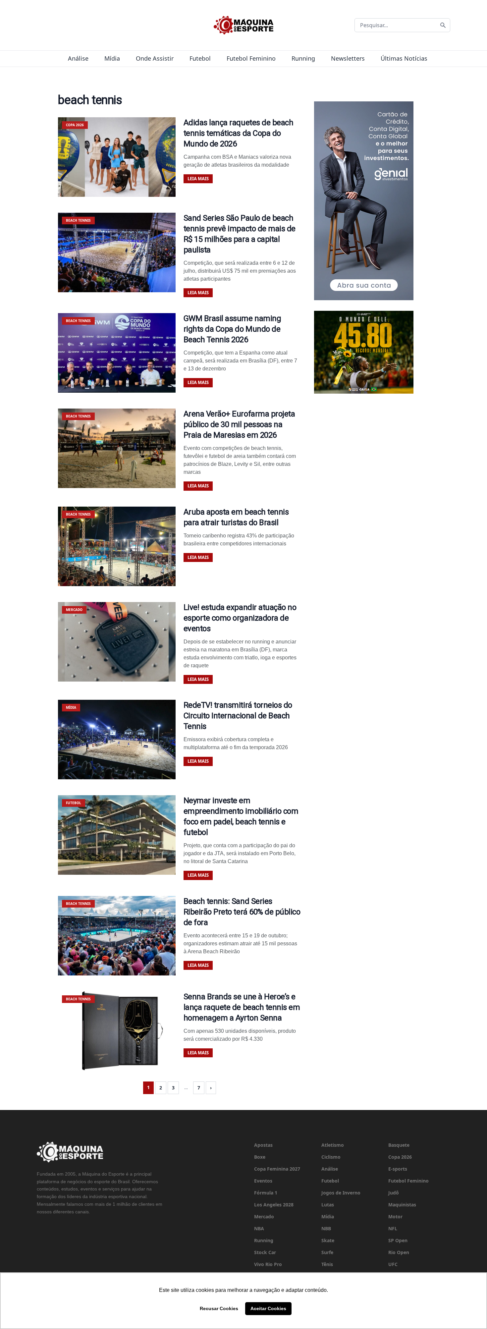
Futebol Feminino (251, 58)
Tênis (327, 1264)
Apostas (263, 1145)
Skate (327, 1240)
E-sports (397, 1169)
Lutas (327, 1204)
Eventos (263, 1181)
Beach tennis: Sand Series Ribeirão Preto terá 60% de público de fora (242, 912)
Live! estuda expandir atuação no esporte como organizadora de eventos (240, 618)
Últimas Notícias (404, 58)
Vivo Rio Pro (268, 1264)
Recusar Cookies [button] (219, 1308)
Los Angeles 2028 (274, 1204)
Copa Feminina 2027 (277, 1169)
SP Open (397, 1240)
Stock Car (265, 1252)
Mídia (112, 58)
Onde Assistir (155, 58)
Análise (78, 58)
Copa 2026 (400, 1157)
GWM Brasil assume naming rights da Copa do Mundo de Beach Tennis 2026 (232, 329)
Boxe (259, 1157)
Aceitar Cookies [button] (268, 1308)
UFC (393, 1264)
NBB (326, 1228)
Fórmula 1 (265, 1193)
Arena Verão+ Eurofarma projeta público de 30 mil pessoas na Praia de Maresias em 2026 (239, 424)
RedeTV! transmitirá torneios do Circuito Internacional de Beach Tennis (238, 715)
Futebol (200, 58)
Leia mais (198, 179)
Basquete (398, 1145)
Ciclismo (331, 1157)
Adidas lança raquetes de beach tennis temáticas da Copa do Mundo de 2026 (239, 133)
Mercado (264, 1216)
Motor (395, 1216)
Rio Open (398, 1252)
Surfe (327, 1252)
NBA (259, 1228)
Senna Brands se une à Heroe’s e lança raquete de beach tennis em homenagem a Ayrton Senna (242, 1007)
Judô (393, 1193)
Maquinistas (402, 1204)
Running (303, 58)
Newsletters (348, 58)
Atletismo (332, 1145)
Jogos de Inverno (340, 1193)
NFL (392, 1228)
